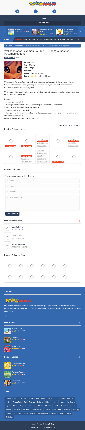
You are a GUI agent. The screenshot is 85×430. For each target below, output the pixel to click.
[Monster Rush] (7, 331)
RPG (59, 409)
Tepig (19, 413)
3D (15, 398)
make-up (32, 406)
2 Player (8, 398)
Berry (50, 398)
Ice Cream (71, 402)
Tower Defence (29, 413)
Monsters (64, 406)
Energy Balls (17, 402)
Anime (31, 398)
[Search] (36, 11)
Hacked (54, 402)
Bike (56, 398)
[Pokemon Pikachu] (7, 365)
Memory (48, 406)
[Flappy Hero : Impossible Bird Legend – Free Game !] (32, 277)
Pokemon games (28, 306)
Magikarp (23, 406)
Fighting (40, 402)
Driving (8, 402)
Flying (47, 402)
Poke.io (15, 338)
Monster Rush (17, 329)
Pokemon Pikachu (18, 363)
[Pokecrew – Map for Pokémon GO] (20, 266)
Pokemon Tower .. (18, 372)
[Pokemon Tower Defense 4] (7, 374)
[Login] (17, 11)
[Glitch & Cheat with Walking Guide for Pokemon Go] (7, 238)
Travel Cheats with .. (19, 245)
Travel (68, 413)
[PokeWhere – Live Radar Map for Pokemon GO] (20, 277)
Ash (37, 398)
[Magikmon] (7, 348)
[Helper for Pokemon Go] (54, 277)
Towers (53, 413)
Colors (62, 398)
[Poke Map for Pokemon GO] (65, 277)
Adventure (22, 398)
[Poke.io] (7, 340)
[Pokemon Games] (42, 4)
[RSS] (6, 316)
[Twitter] (66, 125)
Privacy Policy (48, 424)
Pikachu (8, 409)
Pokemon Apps (18, 46)
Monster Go (18, 29)
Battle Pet (19, 39)
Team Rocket (10, 413)
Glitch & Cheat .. (17, 236)
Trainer (61, 413)
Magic (15, 406)
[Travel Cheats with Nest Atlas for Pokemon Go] (7, 247)
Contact (39, 424)
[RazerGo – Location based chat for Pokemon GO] (43, 277)
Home (10, 46)
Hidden (62, 402)
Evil (25, 402)
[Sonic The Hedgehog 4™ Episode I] (54, 266)
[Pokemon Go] (7, 383)
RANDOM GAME (43, 23)
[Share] (54, 11)
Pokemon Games (48, 427)
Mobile (56, 406)
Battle (43, 398)
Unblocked (9, 417)
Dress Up (70, 398)
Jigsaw (8, 406)
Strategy (76, 409)
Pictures (73, 406)
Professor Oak (37, 409)
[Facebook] (64, 125)
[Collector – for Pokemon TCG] (9, 266)
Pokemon (26, 409)
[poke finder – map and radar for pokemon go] (7, 229)
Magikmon (16, 346)
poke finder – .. (17, 227)
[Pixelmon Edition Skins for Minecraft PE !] (43, 266)
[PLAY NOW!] (11, 32)
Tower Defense (43, 413)
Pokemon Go (16, 381)
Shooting (67, 409)
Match (40, 406)
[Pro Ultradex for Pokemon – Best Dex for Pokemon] (32, 266)
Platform (17, 409)
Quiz (54, 409)
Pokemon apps (18, 308)
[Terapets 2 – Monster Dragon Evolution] (9, 277)
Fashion (32, 402)
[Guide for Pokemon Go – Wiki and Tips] (65, 266)
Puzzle (47, 409)
